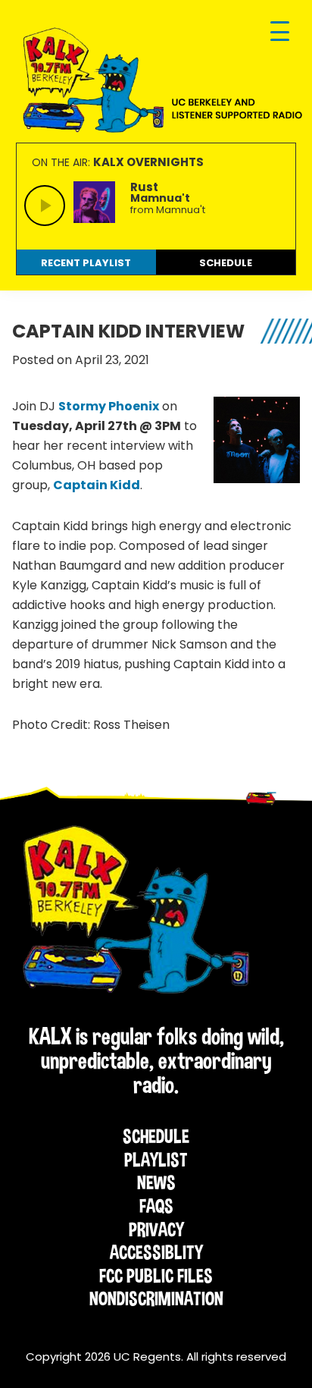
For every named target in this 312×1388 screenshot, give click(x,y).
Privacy (156, 1229)
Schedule (156, 1136)
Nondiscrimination (156, 1298)
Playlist (156, 1159)
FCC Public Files (156, 1275)
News (156, 1182)
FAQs (156, 1206)
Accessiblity (156, 1252)
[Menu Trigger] (280, 32)
